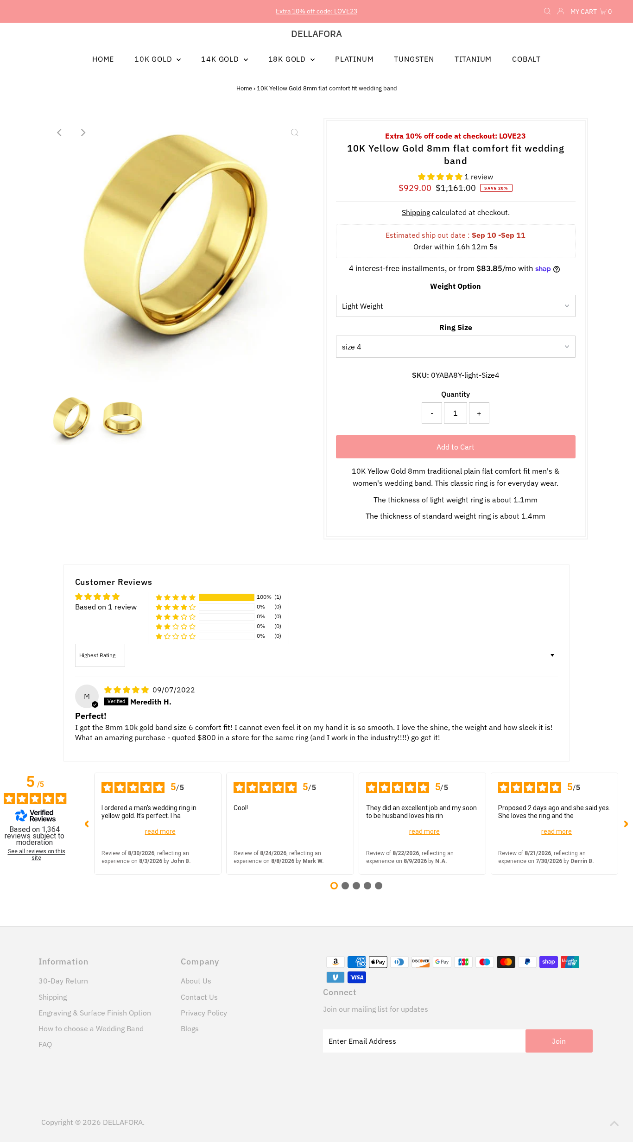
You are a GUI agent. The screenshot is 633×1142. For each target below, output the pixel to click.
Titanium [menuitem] (473, 58)
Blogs (190, 1028)
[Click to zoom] (295, 132)
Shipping (416, 212)
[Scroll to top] (614, 1123)
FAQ (45, 1044)
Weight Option (455, 286)
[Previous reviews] (86, 823)
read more (160, 831)
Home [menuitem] (103, 58)
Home (244, 88)
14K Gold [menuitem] (221, 58)
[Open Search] (547, 11)
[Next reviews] (625, 823)
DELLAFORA (316, 33)
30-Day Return (63, 980)
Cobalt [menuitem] (526, 58)
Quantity (455, 394)
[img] (127, 689)
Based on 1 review (106, 606)
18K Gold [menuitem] (288, 58)
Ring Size (455, 327)
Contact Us (199, 997)
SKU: (420, 375)
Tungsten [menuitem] (414, 58)
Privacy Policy (204, 1012)
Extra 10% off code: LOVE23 (316, 11)
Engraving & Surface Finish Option (94, 1012)
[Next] (82, 132)
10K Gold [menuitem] (154, 58)
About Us (196, 980)
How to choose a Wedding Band (91, 1028)
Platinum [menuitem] (354, 58)
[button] (441, 176)
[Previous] (60, 132)
